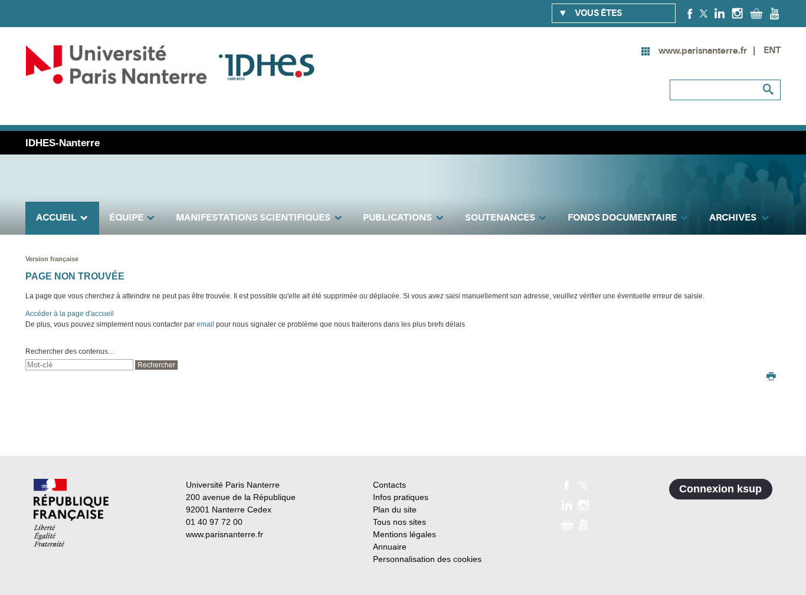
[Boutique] (756, 13)
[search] (79, 364)
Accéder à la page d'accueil (69, 314)
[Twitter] (703, 13)
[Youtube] (774, 13)
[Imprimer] (771, 377)
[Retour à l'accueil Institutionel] (71, 513)
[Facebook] (690, 13)
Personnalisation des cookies (427, 559)
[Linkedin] (720, 13)
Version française (51, 258)
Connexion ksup (720, 489)
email (205, 324)
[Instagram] (737, 13)
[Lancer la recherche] (768, 90)
